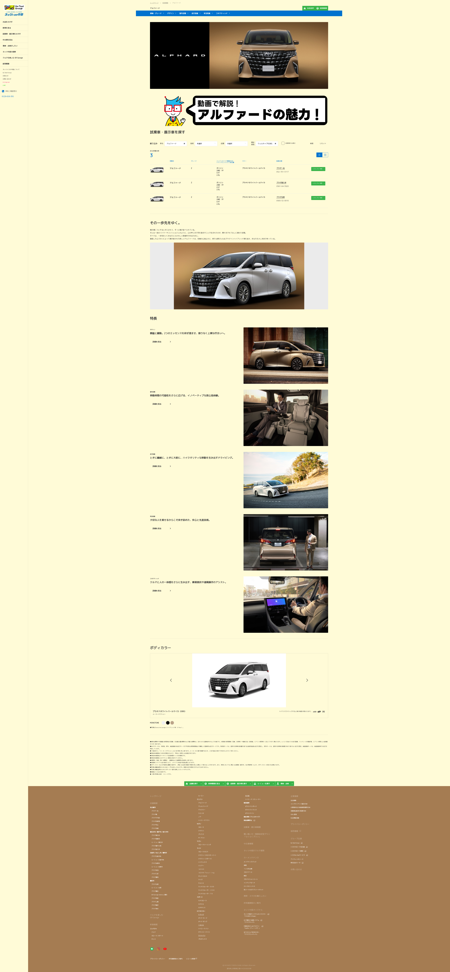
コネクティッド (221, 13)
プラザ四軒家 (155, 821)
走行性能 (195, 13)
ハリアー (200, 866)
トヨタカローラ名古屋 (298, 847)
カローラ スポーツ (156, 936)
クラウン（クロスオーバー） (207, 855)
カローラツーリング (204, 845)
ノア (199, 817)
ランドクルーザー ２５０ (205, 890)
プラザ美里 (154, 898)
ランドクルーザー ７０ (205, 894)
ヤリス (153, 939)
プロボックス (202, 939)
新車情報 (154, 924)
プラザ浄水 (154, 909)
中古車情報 (248, 843)
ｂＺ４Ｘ (200, 869)
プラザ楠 (153, 814)
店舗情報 (154, 803)
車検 (245, 865)
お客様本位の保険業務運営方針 (300, 807)
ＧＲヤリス (201, 908)
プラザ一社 (280, 168)
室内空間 (182, 13)
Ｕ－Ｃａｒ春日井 (156, 842)
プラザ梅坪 (154, 905)
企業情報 (294, 796)
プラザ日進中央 (155, 856)
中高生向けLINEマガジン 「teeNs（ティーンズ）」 (252, 927)
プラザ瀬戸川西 (155, 846)
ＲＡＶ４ (200, 883)
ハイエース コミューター (252, 799)
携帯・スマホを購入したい (255, 896)
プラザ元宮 (280, 197)
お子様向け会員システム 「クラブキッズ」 (251, 921)
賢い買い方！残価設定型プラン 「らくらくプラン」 (257, 835)
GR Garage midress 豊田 (158, 895)
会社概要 (293, 800)
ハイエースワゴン (203, 820)
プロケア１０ (248, 872)
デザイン (170, 13)
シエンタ (200, 813)
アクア (153, 932)
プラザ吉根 (154, 828)
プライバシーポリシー (300, 824)
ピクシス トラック (250, 810)
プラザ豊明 (154, 877)
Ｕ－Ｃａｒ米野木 (156, 867)
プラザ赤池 (154, 870)
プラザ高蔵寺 (155, 839)
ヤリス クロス (202, 876)
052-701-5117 (282, 172)
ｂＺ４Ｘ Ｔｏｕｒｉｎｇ (205, 873)
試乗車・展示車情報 (252, 827)
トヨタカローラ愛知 (297, 851)
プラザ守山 (154, 825)
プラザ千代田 (155, 818)
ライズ (199, 880)
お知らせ (5, 76)
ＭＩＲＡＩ (201, 838)
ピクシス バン (249, 813)
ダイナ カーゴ (202, 918)
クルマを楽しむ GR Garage (156, 916)
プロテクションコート (251, 879)
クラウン (200, 831)
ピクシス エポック (250, 806)
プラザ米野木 (155, 863)
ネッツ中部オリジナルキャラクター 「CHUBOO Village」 (255, 915)
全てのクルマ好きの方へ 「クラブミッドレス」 (251, 933)
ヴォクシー (201, 810)
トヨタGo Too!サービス (298, 855)
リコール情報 (190, 959)
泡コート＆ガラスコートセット (253, 890)
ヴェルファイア (202, 806)
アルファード (155, 8)
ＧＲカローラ (202, 901)
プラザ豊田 (154, 891)
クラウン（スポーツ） (204, 859)
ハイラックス (202, 862)
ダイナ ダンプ (202, 922)
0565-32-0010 (282, 201)
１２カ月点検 (248, 869)
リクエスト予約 (317, 169)
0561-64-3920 (282, 186)
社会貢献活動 (295, 818)
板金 (245, 876)
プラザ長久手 (281, 182)
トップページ (155, 796)
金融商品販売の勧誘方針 (298, 811)
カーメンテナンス (251, 857)
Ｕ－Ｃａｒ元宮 (155, 888)
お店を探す (310, 8)
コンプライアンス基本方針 (299, 804)
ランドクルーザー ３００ (205, 887)
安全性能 (207, 13)
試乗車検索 (323, 8)
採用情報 (294, 831)
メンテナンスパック (250, 862)
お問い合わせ (7, 79)
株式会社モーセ (295, 863)
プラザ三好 (154, 874)
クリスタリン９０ (249, 886)
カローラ (200, 827)
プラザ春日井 (155, 835)
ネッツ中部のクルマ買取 (254, 850)
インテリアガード (249, 883)
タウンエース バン (203, 932)
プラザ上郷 (154, 902)
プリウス (200, 834)
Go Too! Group (7, 72)
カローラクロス (202, 852)
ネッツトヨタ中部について (11, 69)
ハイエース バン (202, 929)
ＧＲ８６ (200, 904)
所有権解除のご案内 (252, 903)
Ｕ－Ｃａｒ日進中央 (157, 860)
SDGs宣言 (294, 814)
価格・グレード (156, 13)
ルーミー (200, 796)
